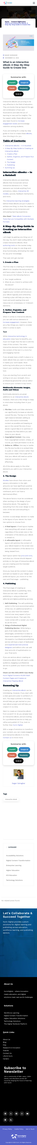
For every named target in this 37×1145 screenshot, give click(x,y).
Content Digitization (18, 22)
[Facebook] (16, 1113)
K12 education (11, 875)
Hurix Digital (18, 725)
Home (7, 22)
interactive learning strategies (17, 201)
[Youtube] (27, 1113)
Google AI (24, 83)
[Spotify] (5, 1120)
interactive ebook (22, 397)
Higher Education (12, 870)
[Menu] (34, 3)
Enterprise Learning (13, 865)
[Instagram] (22, 1113)
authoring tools (9, 245)
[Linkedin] (5, 1113)
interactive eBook (19, 690)
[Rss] (10, 1120)
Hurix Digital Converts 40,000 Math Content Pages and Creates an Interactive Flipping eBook (16, 678)
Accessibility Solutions (14, 856)
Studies (6, 480)
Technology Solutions (14, 880)
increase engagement (11, 322)
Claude (12, 88)
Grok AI (18, 94)
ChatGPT (12, 83)
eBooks (29, 133)
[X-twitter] (10, 1113)
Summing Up (10, 168)
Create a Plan (12, 154)
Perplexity (24, 88)
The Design (11, 162)
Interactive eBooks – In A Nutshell (18, 146)
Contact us (7, 738)
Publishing (11, 165)
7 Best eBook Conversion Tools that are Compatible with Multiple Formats (18, 219)
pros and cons (26, 556)
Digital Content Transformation (18, 860)
